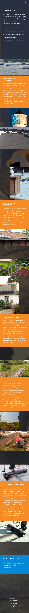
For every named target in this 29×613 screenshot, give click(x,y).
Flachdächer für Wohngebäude (15, 34)
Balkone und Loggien (11, 37)
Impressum (10, 611)
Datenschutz (18, 611)
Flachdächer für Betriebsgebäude (15, 31)
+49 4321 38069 (16, 605)
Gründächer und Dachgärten (14, 40)
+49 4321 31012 (10, 570)
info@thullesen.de (14, 607)
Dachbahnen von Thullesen (13, 43)
